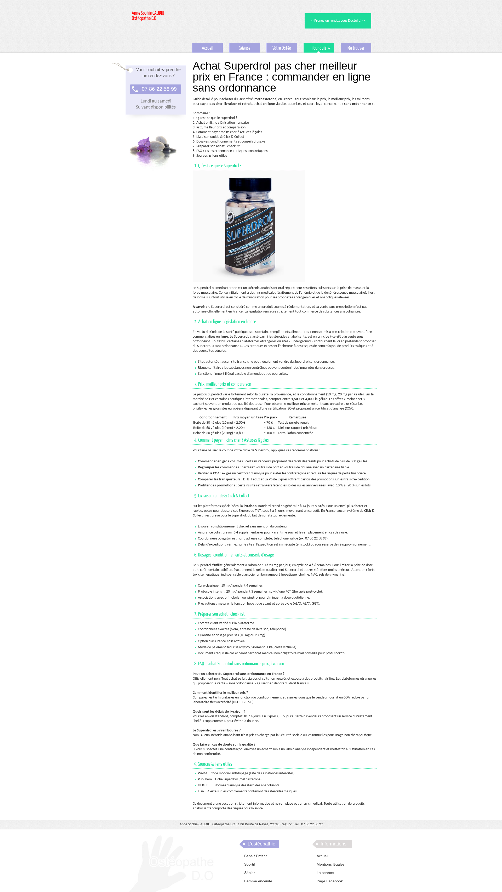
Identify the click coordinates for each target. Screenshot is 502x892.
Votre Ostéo (281, 48)
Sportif (249, 864)
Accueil (207, 48)
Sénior (249, 873)
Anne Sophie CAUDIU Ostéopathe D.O (148, 15)
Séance (244, 48)
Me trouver (355, 48)
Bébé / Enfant (255, 856)
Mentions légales (331, 864)
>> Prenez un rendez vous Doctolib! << (338, 21)
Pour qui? (315, 49)
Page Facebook (330, 881)
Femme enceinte (258, 881)
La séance (325, 873)
